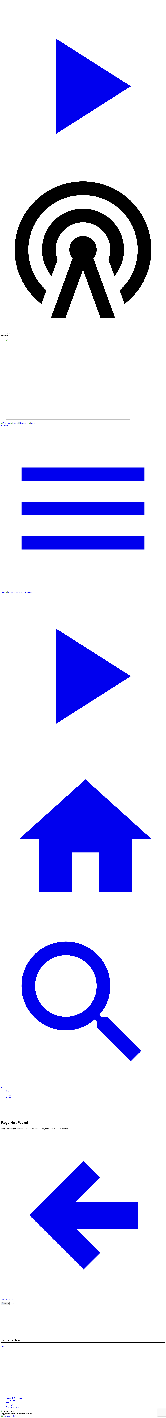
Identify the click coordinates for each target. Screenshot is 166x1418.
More (3, 1346)
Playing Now (6, 425)
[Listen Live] (83, 84)
